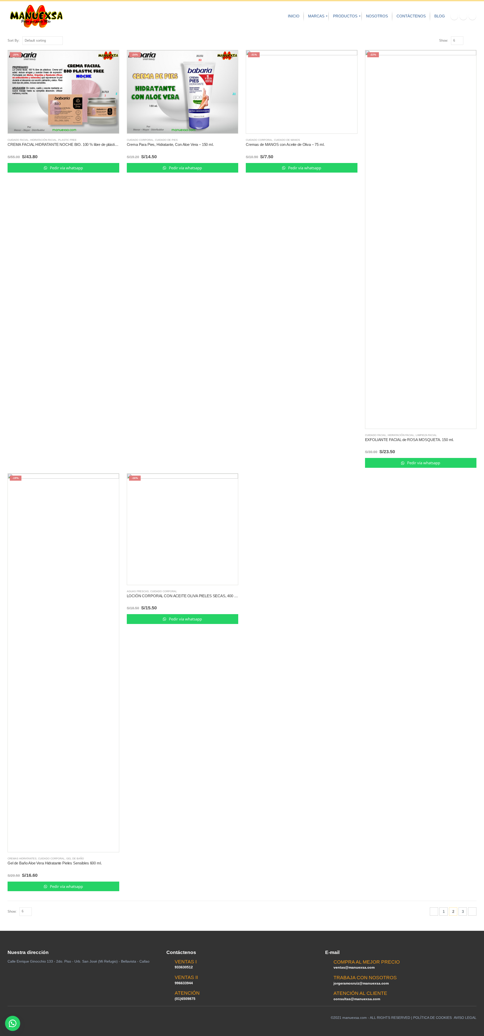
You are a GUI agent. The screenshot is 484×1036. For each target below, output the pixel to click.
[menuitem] (294, 16)
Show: (443, 40)
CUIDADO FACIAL (18, 140)
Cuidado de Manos (287, 140)
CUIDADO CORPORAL (140, 140)
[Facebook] (454, 16)
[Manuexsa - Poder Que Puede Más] (36, 16)
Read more (110, 58)
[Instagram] (472, 16)
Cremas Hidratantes (22, 858)
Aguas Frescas (138, 591)
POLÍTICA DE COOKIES (432, 1018)
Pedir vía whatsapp (66, 167)
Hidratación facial (43, 140)
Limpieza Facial (426, 435)
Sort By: (14, 40)
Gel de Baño (75, 858)
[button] (12, 1023)
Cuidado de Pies (166, 140)
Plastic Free (67, 140)
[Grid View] (468, 40)
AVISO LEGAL (465, 1018)
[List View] (474, 40)
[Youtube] (463, 16)
